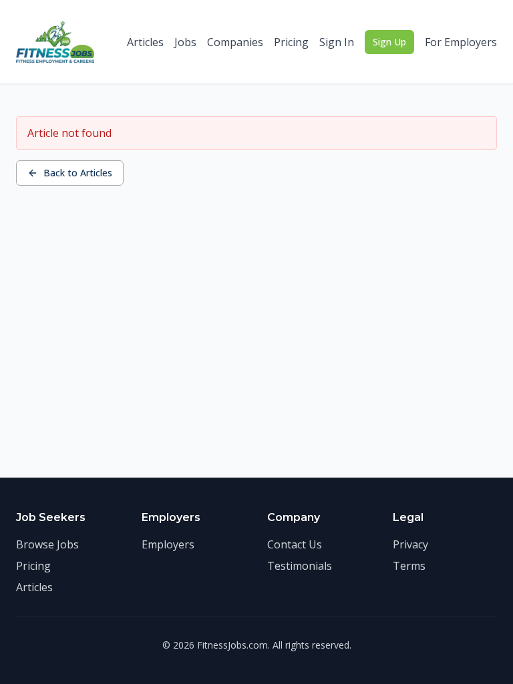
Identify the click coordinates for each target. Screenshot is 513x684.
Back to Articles (77, 172)
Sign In (336, 42)
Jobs (185, 42)
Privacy (410, 544)
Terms (409, 565)
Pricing (291, 42)
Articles (145, 42)
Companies (235, 42)
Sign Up (389, 41)
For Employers (461, 42)
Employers (168, 544)
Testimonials (299, 565)
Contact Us (294, 544)
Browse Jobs (47, 544)
